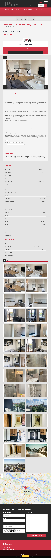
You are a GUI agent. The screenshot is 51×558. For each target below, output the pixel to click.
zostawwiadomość (25, 52)
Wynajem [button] (17, 9)
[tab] (5, 57)
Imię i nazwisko (7, 512)
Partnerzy (35, 9)
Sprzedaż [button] (12, 9)
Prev (5, 87)
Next (46, 87)
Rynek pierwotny (24, 9)
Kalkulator (40, 9)
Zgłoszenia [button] (30, 9)
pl (29, 5)
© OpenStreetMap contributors (46, 503)
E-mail (4, 518)
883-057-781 (26, 48)
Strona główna (7, 9)
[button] (25, 487)
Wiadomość (29, 512)
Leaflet (34, 503)
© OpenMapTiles (38, 503)
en (31, 5)
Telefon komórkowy (8, 523)
